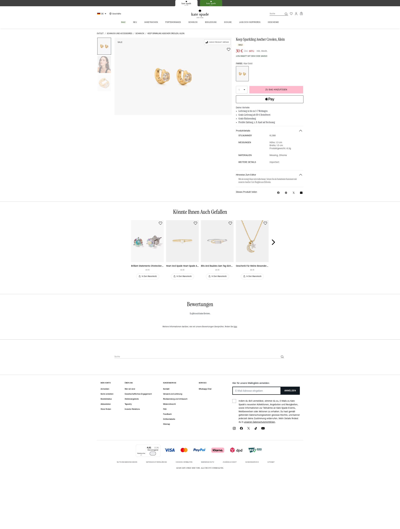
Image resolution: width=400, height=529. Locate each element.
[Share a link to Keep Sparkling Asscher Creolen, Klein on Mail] (301, 193)
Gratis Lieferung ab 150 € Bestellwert (254, 115)
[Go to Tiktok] (256, 429)
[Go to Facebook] (241, 429)
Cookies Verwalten (184, 462)
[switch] (153, 453)
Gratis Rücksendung (247, 118)
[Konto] (296, 14)
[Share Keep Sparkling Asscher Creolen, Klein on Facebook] (278, 193)
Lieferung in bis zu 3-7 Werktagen (253, 111)
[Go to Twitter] (248, 429)
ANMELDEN (290, 390)
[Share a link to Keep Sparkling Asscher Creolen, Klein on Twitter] (294, 193)
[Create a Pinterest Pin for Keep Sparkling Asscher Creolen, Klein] (286, 193)
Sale (120, 42)
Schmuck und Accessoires (119, 33)
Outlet (100, 33)
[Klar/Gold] (242, 73)
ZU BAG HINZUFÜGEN (276, 89)
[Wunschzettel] (291, 14)
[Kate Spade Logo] (200, 14)
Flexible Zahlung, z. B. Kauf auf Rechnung (256, 122)
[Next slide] (276, 242)
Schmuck (139, 33)
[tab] (186, 3)
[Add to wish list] (228, 49)
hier (235, 326)
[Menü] (158, 446)
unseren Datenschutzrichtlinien (259, 422)
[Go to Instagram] (234, 429)
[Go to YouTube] (263, 429)
